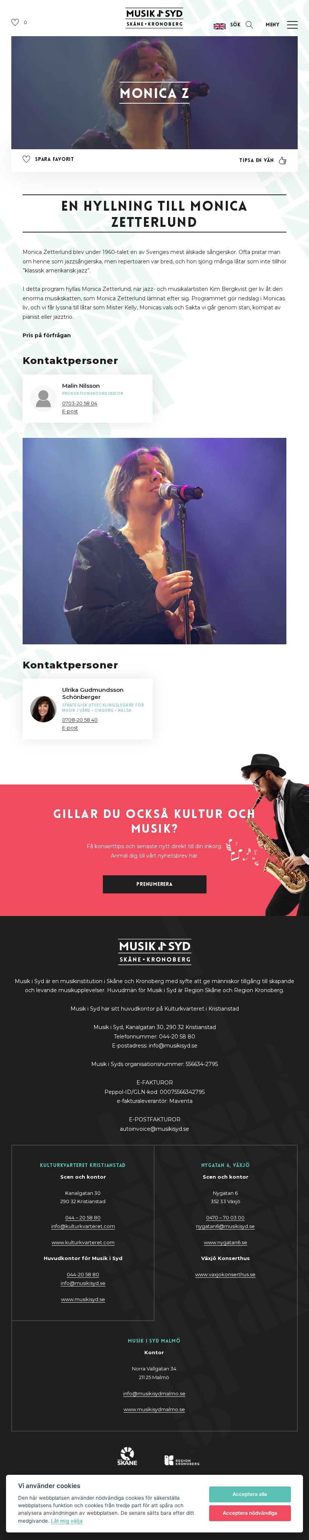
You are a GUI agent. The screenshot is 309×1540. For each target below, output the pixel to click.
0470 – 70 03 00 (225, 1217)
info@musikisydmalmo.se (154, 1393)
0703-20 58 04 (79, 403)
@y (83, 1283)
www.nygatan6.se (225, 1242)
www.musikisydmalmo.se (154, 1409)
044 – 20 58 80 (83, 1217)
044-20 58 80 (83, 1274)
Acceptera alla (250, 1494)
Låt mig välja (67, 1521)
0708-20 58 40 (80, 720)
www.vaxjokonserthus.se (225, 1274)
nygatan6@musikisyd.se (225, 1226)
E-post (70, 411)
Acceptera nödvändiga (250, 1513)
